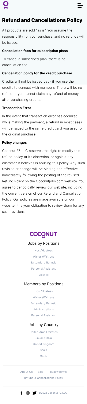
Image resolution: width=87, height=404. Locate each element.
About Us (26, 371)
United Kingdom (43, 344)
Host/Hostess (43, 250)
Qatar (43, 356)
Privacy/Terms (58, 371)
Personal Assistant (43, 268)
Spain (43, 350)
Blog (41, 371)
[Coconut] (43, 236)
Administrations (43, 309)
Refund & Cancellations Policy (43, 377)
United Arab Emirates (44, 332)
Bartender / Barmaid (43, 262)
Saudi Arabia (43, 338)
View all (43, 274)
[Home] (5, 5)
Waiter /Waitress (43, 256)
